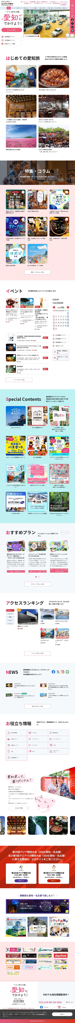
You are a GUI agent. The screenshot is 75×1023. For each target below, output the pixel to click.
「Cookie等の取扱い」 (40, 1014)
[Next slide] (72, 35)
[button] (36, 576)
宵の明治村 (20, 366)
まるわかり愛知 (19, 808)
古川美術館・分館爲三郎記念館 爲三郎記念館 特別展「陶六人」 (29, 337)
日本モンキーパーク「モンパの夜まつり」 (28, 355)
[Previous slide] (67, 35)
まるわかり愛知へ (11, 30)
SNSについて (71, 1002)
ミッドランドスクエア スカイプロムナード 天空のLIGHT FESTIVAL (29, 346)
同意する (62, 1014)
